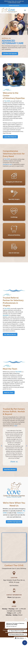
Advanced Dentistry (14, 235)
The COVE (7, 101)
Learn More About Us (10, 136)
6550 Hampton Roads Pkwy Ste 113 (14, 580)
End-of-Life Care (14, 253)
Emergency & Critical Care (14, 182)
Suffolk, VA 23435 (14, 582)
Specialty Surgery (14, 199)
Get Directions (14, 585)
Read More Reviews (10, 469)
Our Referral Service (10, 334)
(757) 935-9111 (16, 597)
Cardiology (14, 217)
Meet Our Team (8, 392)
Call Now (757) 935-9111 (14, 5)
